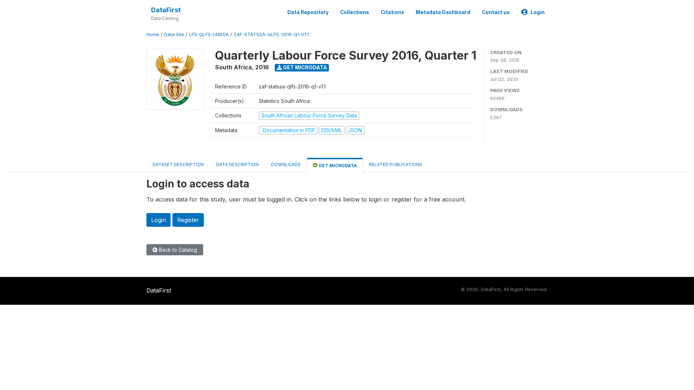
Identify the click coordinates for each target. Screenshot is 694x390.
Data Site (174, 34)
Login (538, 12)
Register (188, 220)
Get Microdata (304, 67)
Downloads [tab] (286, 164)
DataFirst (166, 10)
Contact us (496, 12)
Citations (392, 12)
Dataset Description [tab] (178, 164)
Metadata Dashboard (443, 12)
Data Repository (308, 12)
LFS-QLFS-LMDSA (209, 34)
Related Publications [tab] (395, 164)
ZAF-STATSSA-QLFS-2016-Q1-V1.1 (271, 34)
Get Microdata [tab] (337, 165)
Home (152, 34)
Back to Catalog (177, 250)
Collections (354, 12)
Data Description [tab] (237, 164)
